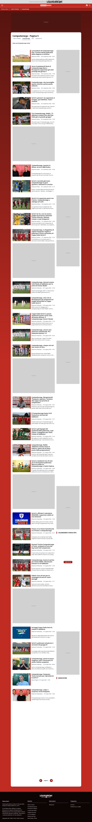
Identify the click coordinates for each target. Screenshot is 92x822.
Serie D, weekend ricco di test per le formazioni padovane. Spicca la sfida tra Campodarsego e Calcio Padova (42, 463)
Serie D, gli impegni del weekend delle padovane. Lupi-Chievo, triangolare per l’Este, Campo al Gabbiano (42, 431)
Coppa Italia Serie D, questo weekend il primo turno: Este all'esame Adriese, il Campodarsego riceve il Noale (42, 316)
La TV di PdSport (31, 814)
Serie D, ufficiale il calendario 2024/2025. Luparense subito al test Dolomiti (42, 515)
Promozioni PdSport (32, 808)
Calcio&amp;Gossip (32, 806)
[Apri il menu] (2, 5)
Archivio (72, 804)
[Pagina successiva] (51, 780)
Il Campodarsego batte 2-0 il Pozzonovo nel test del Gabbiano (41, 415)
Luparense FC (38, 38)
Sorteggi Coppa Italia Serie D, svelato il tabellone (42, 628)
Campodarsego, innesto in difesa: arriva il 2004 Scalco (40, 166)
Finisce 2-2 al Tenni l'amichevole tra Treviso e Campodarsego (42, 530)
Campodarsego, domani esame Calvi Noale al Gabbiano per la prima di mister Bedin (42, 284)
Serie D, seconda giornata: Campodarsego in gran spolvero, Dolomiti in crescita (42, 182)
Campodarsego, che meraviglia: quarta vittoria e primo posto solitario (42, 84)
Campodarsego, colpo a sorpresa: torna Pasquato (40, 690)
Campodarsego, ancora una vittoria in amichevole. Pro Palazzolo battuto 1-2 (41, 331)
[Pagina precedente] (40, 780)
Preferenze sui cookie (76, 806)
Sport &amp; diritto (32, 818)
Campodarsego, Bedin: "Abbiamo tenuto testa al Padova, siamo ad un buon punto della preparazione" (40, 447)
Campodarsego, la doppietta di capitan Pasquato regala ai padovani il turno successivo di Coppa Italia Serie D (42, 232)
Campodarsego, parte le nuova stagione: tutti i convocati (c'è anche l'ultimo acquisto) (42, 660)
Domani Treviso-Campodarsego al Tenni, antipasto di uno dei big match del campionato (42, 546)
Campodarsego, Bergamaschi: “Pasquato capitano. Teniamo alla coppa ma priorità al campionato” (42, 399)
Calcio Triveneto (15, 9)
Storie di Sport (31, 804)
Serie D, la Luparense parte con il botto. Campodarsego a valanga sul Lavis (42, 200)
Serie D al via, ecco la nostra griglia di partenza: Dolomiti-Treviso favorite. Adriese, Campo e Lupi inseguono (41, 216)
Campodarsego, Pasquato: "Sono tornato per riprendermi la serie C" (42, 676)
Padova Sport (4, 9)
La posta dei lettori (32, 810)
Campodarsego (26, 38)
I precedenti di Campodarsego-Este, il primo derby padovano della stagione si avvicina (42, 52)
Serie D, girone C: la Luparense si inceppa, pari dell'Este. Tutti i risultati (43, 99)
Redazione (51, 804)
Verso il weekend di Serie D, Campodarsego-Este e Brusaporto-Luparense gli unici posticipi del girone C (42, 68)
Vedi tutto (68, 562)
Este (33, 38)
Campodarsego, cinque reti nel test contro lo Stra (42, 346)
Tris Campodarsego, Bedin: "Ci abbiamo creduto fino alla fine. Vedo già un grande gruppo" (42, 115)
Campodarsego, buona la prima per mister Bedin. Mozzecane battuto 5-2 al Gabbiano (42, 561)
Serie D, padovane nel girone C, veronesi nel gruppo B (42, 644)
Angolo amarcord (32, 812)
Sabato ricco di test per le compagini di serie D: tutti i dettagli (41, 577)
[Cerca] (90, 5)
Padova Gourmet (32, 816)
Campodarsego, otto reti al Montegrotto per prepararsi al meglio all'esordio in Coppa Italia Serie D (42, 300)
